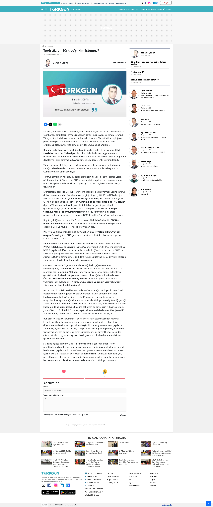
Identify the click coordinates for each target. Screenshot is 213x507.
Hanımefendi (134, 485)
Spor (131, 479)
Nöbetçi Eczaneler (83, 3)
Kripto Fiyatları (113, 479)
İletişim (153, 485)
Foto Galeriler (109, 3)
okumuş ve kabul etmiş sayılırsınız (66, 414)
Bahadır (60, 62)
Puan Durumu (93, 482)
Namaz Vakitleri (98, 3)
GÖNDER (123, 415)
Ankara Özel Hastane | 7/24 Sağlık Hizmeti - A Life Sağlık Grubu (94, 492)
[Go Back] (208, 503)
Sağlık (152, 479)
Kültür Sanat (134, 476)
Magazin (154, 476)
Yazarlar (49, 46)
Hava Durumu (93, 476)
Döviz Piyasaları (68, 3)
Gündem (154, 473)
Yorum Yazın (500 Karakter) (53, 395)
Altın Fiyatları (112, 482)
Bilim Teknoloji (135, 473)
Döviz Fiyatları (113, 476)
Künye (153, 482)
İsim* (45, 387)
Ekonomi (110, 473)
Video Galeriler (121, 3)
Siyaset (132, 482)
